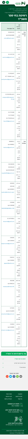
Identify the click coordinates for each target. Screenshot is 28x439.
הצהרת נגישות (8, 399)
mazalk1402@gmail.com (8, 173)
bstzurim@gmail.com (8, 221)
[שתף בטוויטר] (10, 376)
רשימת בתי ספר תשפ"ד (20, 359)
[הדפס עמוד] (20, 376)
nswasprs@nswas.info (8, 286)
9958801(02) (15, 412)
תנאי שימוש (9, 396)
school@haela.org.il (9, 38)
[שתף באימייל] (7, 376)
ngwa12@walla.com (9, 263)
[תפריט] (3, 2)
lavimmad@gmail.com (8, 57)
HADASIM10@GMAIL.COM (8, 208)
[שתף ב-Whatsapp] (17, 376)
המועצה (20, 394)
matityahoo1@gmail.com (7, 79)
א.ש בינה (12, 433)
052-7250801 (15, 406)
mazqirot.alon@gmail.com (7, 243)
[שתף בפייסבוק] (14, 376)
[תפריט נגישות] (7, 2)
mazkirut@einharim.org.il (7, 192)
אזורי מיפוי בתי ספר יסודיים (20, 363)
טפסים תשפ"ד (22, 367)
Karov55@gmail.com (9, 121)
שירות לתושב (18, 396)
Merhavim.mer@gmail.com (7, 330)
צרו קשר (20, 399)
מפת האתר (9, 394)
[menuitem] (14, 359)
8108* (9, 412)
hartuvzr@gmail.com (8, 147)
